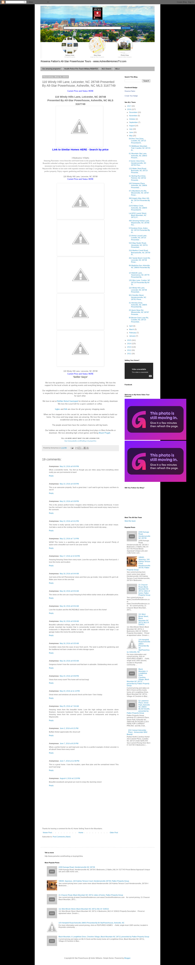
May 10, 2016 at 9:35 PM (69, 484)
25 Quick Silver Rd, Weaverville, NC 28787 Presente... (139, 312)
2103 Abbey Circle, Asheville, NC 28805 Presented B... (138, 208)
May (131, 136)
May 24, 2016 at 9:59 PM (69, 676)
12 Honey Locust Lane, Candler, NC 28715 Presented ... (138, 238)
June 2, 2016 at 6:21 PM (69, 728)
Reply (51, 476)
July (131, 129)
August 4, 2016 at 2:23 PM (70, 778)
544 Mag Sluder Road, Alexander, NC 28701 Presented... (138, 245)
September (133, 122)
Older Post (114, 833)
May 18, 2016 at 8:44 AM (69, 574)
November (133, 116)
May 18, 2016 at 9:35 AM (69, 643)
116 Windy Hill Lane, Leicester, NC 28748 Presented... (138, 290)
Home (81, 833)
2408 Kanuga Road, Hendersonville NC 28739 (144, 535)
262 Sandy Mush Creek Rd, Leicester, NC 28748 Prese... (139, 260)
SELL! (117, 69)
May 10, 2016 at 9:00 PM (69, 466)
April (131, 326)
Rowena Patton (130, 91)
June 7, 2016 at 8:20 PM (69, 744)
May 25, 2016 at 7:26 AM (69, 706)
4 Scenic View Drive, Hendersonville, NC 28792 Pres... (137, 163)
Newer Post (47, 833)
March (131, 329)
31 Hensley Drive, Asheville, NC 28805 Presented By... (138, 305)
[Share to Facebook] (84, 448)
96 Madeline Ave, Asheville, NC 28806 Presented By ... (139, 268)
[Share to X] (82, 448)
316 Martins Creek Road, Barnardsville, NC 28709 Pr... (139, 253)
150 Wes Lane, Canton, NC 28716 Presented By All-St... (139, 282)
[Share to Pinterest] (87, 448)
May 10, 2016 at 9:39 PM (69, 501)
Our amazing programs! (51, 69)
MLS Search (106, 69)
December (133, 112)
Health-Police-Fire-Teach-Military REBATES (81, 69)
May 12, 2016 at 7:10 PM (69, 539)
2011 (129, 354)
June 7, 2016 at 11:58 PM (69, 761)
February (133, 333)
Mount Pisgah (104, 433)
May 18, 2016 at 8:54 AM (69, 606)
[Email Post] (72, 448)
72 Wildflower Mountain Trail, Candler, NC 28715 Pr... (139, 148)
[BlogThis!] (79, 448)
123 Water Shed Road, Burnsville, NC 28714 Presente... (138, 171)
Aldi (65, 409)
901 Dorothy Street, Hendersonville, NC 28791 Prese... (137, 297)
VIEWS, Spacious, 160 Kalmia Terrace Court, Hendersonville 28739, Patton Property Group (138, 563)
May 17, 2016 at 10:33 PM (70, 556)
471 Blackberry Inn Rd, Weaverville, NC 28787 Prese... (139, 193)
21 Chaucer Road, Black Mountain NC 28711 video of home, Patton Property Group (144, 590)
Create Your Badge (131, 96)
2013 (129, 347)
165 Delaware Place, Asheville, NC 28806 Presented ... (138, 185)
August (132, 126)
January (132, 336)
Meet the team (130, 521)
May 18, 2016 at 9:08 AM (69, 621)
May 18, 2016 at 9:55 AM (69, 661)
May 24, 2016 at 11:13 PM (70, 691)
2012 (129, 350)
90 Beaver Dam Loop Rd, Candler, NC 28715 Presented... (139, 320)
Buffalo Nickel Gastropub (67, 401)
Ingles (57, 409)
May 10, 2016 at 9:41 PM (69, 521)
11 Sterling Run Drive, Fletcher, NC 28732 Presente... (137, 178)
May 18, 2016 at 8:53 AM (69, 591)
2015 (129, 340)
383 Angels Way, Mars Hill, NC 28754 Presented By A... (139, 200)
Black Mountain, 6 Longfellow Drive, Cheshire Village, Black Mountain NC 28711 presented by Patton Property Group (104, 937)
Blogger (127, 958)
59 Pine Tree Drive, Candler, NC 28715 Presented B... (137, 141)
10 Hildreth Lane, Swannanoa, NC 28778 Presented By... (139, 275)
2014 (129, 344)
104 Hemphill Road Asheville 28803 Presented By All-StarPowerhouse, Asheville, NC (138, 646)
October (132, 119)
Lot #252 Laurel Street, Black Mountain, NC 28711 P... (138, 215)
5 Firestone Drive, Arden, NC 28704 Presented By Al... (139, 230)
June (131, 132)
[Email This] (76, 448)
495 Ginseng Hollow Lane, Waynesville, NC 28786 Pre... (139, 223)
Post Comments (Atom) (62, 837)
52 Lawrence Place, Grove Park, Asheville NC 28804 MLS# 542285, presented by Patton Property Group (138, 707)
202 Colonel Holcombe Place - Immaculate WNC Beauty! (137, 732)
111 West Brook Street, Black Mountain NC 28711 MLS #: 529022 (143, 619)
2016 (129, 109)
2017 (129, 106)
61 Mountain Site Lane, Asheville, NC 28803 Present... (138, 156)
